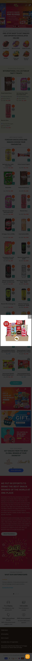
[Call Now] (27, 656)
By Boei (27, 659)
